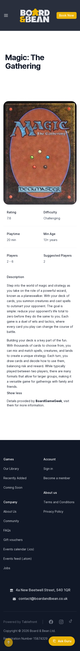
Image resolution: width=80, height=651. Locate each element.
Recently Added (14, 478)
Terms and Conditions (59, 502)
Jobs (6, 568)
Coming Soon (12, 487)
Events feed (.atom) (17, 558)
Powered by (20, 622)
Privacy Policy (53, 511)
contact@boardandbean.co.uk (43, 598)
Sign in (48, 468)
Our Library (11, 468)
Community (11, 521)
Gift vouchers (13, 540)
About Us (9, 511)
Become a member (57, 478)
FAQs (7, 530)
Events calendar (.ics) (18, 549)
